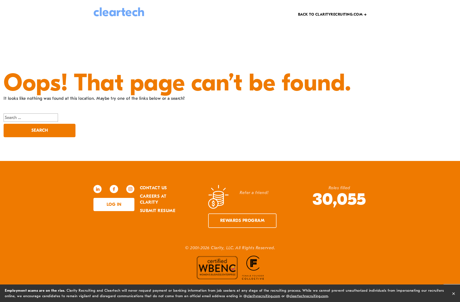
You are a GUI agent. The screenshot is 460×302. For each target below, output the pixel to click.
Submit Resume (158, 210)
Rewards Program (242, 220)
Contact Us (153, 187)
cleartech (119, 12)
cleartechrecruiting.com (309, 296)
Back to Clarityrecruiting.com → (332, 14)
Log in (114, 204)
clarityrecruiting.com (263, 296)
